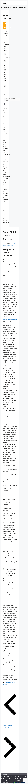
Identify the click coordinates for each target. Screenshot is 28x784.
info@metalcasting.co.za (10, 319)
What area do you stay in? (5, 78)
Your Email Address (6, 66)
